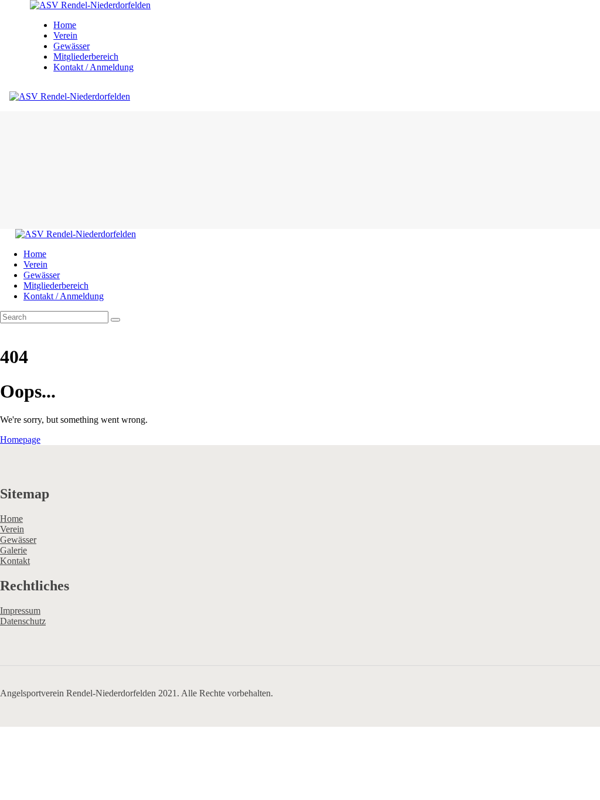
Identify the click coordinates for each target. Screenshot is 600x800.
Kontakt (15, 561)
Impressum (20, 611)
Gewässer (18, 540)
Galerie (13, 550)
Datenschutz (23, 621)
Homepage (20, 440)
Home (11, 519)
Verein (12, 529)
